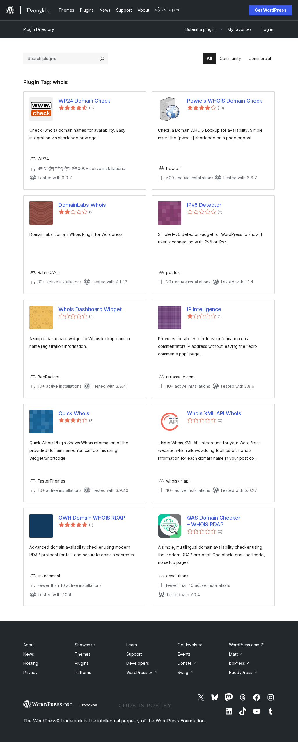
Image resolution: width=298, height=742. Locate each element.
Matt (236, 654)
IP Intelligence (204, 309)
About (29, 644)
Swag (185, 672)
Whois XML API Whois (214, 413)
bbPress (239, 663)
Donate (187, 663)
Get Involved (190, 644)
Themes (83, 654)
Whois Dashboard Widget (90, 309)
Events (184, 654)
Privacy (30, 672)
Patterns (83, 672)
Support (134, 654)
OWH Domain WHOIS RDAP (91, 518)
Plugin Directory (38, 29)
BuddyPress (243, 672)
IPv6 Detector (204, 205)
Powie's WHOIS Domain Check (224, 101)
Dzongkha (88, 705)
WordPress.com (246, 644)
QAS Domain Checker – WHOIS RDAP (213, 521)
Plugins (81, 663)
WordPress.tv (141, 672)
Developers (137, 663)
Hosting (30, 663)
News (28, 654)
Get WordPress (271, 10)
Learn (131, 644)
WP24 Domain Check (84, 101)
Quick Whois (73, 413)
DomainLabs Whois (82, 205)
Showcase (85, 644)
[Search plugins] (102, 58)
